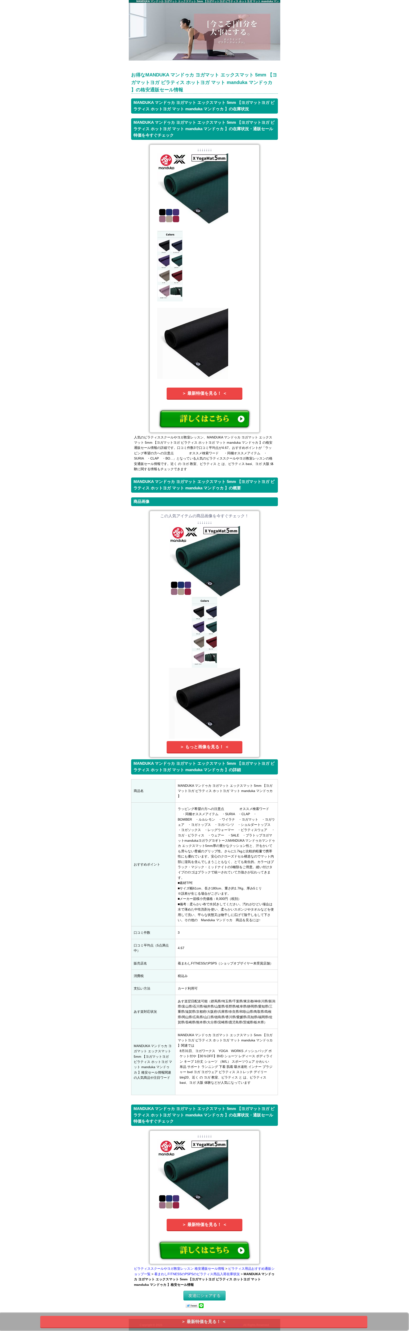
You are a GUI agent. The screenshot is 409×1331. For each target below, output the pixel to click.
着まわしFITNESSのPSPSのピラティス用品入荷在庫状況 (197, 1274)
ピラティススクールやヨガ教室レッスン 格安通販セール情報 (179, 1268)
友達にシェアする (204, 1295)
